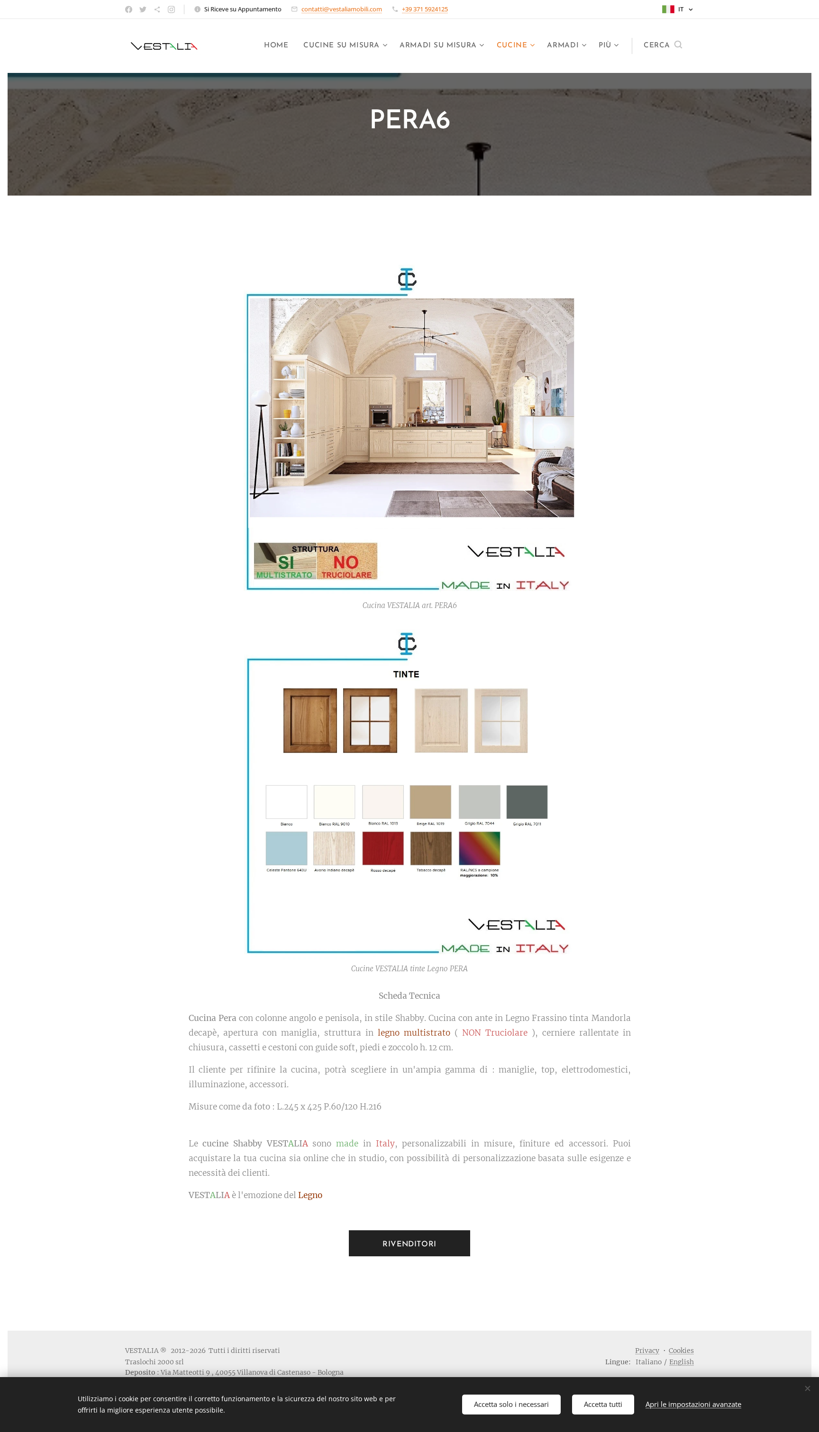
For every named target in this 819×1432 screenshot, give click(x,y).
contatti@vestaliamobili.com (341, 9)
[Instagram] (171, 9)
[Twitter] (143, 9)
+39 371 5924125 (425, 9)
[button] (663, 46)
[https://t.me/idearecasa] (157, 9)
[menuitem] (279, 46)
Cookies (681, 1350)
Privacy (647, 1350)
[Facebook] (129, 9)
